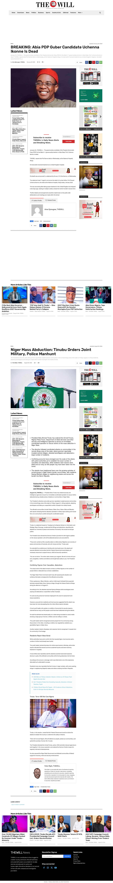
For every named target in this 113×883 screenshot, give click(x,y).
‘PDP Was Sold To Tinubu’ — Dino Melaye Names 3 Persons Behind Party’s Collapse (42, 307)
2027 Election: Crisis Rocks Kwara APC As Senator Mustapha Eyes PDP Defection (70, 307)
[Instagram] (48, 868)
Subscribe (67, 856)
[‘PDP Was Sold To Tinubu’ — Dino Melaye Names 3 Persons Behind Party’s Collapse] (42, 294)
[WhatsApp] (100, 62)
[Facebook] (86, 62)
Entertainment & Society (17, 115)
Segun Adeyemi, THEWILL (40, 311)
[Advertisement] (56, 27)
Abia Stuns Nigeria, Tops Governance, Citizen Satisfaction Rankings (95, 307)
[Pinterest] (93, 62)
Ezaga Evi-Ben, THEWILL (18, 313)
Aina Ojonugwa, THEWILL (18, 62)
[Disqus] (43, 255)
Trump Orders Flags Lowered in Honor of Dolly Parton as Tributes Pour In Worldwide (18, 121)
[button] (100, 12)
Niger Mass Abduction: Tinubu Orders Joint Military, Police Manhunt (19, 131)
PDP (41, 221)
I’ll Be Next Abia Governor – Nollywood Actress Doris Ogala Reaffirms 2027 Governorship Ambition (14, 308)
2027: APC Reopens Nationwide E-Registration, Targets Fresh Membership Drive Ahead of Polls (18, 149)
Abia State (36, 221)
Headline (32, 311)
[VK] (97, 62)
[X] (90, 62)
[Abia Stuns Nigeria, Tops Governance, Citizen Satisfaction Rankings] (98, 294)
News (12, 43)
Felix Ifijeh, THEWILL (65, 311)
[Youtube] (55, 868)
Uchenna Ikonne (46, 221)
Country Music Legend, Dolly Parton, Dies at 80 (19, 140)
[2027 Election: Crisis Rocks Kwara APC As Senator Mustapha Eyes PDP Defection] (70, 294)
